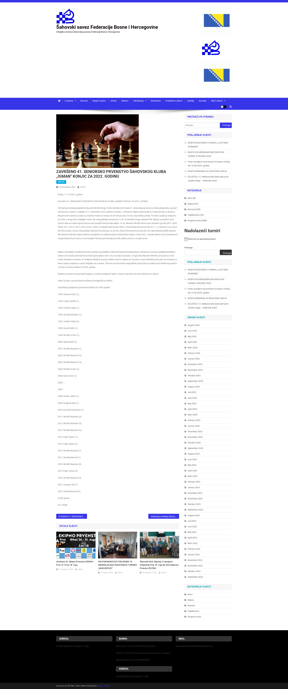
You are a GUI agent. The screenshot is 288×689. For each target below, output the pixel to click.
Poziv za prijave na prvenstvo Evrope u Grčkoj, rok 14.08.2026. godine (209, 163)
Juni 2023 (192, 526)
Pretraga (188, 247)
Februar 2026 (194, 353)
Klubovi (124, 101)
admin (83, 187)
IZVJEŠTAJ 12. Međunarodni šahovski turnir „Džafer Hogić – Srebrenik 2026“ (208, 179)
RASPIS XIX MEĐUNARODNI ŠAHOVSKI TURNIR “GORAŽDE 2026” (206, 154)
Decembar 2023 (195, 493)
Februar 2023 (194, 549)
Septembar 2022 (195, 577)
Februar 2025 (194, 420)
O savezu (69, 101)
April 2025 (192, 409)
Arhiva (114, 101)
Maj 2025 (192, 403)
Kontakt (202, 101)
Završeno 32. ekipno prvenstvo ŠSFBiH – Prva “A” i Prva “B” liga (75, 563)
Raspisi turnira (194, 220)
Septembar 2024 (195, 448)
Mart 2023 (192, 543)
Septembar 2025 (195, 381)
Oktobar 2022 (194, 571)
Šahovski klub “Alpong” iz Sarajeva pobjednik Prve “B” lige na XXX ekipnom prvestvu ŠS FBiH (159, 564)
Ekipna (191, 204)
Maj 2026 (192, 336)
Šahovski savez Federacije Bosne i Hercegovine (107, 27)
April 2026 (192, 342)
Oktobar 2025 (194, 375)
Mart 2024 (192, 476)
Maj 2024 (192, 465)
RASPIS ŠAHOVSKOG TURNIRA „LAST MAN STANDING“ (208, 145)
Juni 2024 (192, 459)
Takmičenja (138, 101)
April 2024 (192, 470)
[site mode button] (224, 106)
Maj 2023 (192, 532)
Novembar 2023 (195, 498)
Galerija (190, 101)
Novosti (84, 101)
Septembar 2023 (195, 510)
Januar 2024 (194, 487)
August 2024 (194, 454)
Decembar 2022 (195, 560)
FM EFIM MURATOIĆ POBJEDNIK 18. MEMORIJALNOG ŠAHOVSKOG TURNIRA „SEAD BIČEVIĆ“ (117, 564)
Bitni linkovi (216, 101)
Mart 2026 (192, 347)
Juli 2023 (192, 521)
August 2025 (194, 386)
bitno (190, 198)
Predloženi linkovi (173, 101)
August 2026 (194, 325)
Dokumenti (156, 101)
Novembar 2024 (195, 437)
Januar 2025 (194, 426)
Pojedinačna (193, 215)
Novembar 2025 (195, 370)
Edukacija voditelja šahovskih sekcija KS (165, 516)
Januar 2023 (194, 554)
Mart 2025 (192, 414)
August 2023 (194, 515)
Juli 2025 (192, 392)
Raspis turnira (99, 101)
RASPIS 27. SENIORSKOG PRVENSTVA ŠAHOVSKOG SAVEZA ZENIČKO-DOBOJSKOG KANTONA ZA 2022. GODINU (73, 516)
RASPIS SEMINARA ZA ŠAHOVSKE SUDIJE (207, 171)
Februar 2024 (194, 482)
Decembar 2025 (195, 364)
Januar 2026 (194, 359)
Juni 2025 (192, 398)
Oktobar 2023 (194, 504)
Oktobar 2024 (194, 442)
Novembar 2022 (195, 565)
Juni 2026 (192, 331)
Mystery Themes (103, 686)
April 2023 (192, 537)
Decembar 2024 (195, 431)
